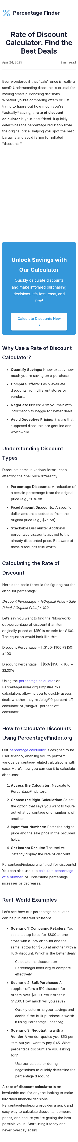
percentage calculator (37, 681)
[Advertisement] (39, 194)
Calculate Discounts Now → (39, 321)
